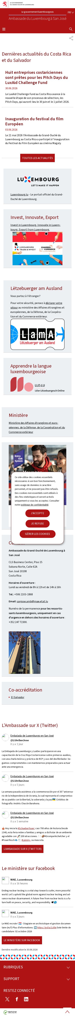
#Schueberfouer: (26, 828)
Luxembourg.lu (19, 194)
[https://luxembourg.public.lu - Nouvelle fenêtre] (37, 181)
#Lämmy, (26, 840)
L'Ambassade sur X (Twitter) (23, 849)
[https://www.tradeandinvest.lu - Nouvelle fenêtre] (37, 248)
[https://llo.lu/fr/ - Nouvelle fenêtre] (37, 384)
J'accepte (37, 513)
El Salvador (17, 697)
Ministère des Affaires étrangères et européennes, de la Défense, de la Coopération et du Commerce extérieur (37, 427)
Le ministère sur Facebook (22, 940)
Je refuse (37, 524)
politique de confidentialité (34, 504)
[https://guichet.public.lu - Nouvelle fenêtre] (37, 334)
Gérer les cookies (37, 534)
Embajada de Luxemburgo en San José (32, 735)
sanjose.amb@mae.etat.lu (32, 601)
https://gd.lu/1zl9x (46, 927)
